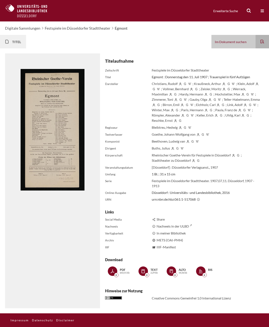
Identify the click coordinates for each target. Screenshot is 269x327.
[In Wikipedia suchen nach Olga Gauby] (220, 99)
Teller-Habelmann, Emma (242, 99)
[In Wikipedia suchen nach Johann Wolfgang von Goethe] (208, 134)
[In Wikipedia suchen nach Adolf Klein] (159, 89)
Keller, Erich (205, 115)
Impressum (20, 320)
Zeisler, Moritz (210, 89)
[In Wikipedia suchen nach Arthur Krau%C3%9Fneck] (233, 84)
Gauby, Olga (198, 99)
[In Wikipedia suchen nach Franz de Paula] (249, 110)
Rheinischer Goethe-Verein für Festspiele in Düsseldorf (191, 155)
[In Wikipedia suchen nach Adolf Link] (255, 105)
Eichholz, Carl (206, 105)
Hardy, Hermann (191, 94)
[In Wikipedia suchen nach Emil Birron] (192, 105)
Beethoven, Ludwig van (168, 141)
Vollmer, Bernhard (176, 89)
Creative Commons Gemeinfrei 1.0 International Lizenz (191, 298)
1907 (214, 167)
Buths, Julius (161, 148)
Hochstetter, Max (227, 94)
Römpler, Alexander (166, 115)
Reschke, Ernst (162, 120)
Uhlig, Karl (232, 115)
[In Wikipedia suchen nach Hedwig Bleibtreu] (190, 127)
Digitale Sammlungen (22, 28)
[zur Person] (180, 84)
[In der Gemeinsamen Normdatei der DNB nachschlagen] (185, 84)
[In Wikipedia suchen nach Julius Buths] (182, 148)
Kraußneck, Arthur (207, 84)
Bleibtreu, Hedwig (165, 127)
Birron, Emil (171, 105)
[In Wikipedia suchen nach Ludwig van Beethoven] (197, 141)
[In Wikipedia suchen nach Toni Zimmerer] (185, 99)
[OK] (249, 10)
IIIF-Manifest (166, 247)
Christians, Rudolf (165, 84)
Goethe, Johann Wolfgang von (173, 134)
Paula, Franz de (226, 110)
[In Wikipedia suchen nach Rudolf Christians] (190, 84)
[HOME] (29, 10)
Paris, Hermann (192, 110)
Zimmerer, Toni (162, 99)
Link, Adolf (235, 105)
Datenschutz (42, 320)
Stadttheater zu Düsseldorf (171, 160)
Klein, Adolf (245, 84)
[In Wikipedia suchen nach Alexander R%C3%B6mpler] (192, 115)
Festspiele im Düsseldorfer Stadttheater (77, 28)
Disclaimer (65, 320)
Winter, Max (161, 110)
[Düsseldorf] (161, 167)
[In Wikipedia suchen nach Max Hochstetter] (252, 94)
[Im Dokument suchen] (262, 41)
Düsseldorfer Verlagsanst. (190, 167)
